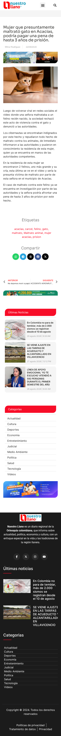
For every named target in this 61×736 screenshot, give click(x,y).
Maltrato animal (33, 232)
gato (45, 229)
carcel (29, 229)
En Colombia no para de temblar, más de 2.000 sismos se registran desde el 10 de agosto (40, 327)
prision (37, 236)
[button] (42, 5)
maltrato (17, 232)
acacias (19, 229)
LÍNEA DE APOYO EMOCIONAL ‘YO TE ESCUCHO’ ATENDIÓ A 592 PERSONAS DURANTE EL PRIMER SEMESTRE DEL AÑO (39, 377)
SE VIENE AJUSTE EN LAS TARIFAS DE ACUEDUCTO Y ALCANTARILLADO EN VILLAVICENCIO (39, 351)
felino (37, 229)
